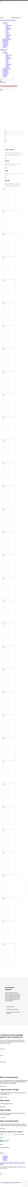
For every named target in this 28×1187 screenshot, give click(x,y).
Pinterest (5, 1158)
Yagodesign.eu (7, 17)
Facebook (5, 1156)
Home (1, 89)
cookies (10, 1167)
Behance (5, 1160)
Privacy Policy (3, 1168)
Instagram (5, 1157)
